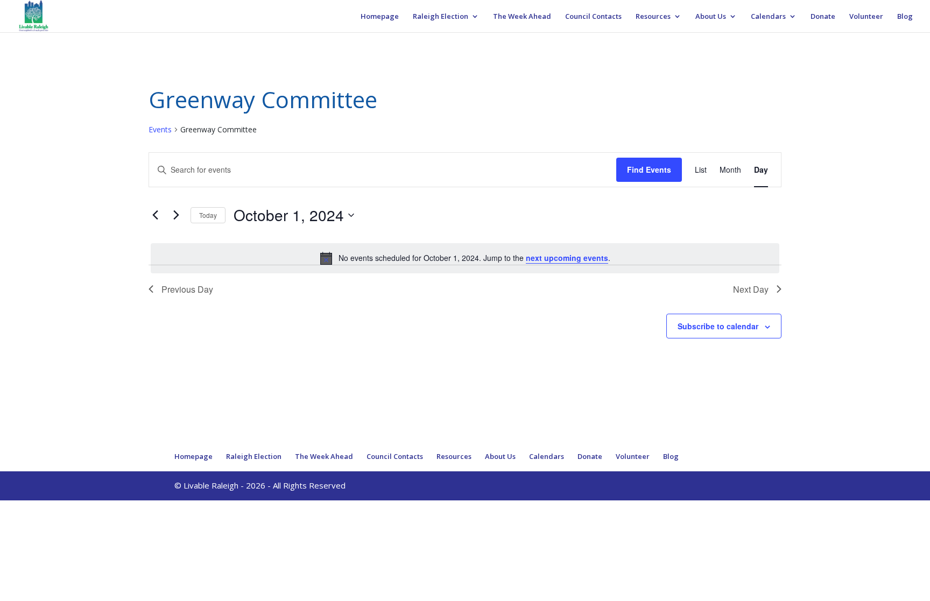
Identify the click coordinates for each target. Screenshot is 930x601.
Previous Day (187, 289)
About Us (710, 16)
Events (160, 129)
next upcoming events (567, 257)
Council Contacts (593, 16)
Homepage (380, 16)
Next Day (751, 289)
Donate (823, 16)
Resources (653, 16)
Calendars (768, 16)
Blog (905, 16)
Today (208, 215)
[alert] (465, 258)
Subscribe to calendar (718, 326)
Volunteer (866, 16)
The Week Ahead (522, 16)
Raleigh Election (440, 16)
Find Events (649, 169)
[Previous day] (155, 215)
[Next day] (176, 215)
